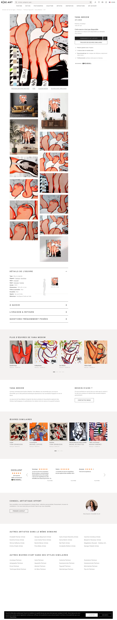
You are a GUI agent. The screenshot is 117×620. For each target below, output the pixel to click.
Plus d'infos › (78, 33)
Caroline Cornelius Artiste (92, 537)
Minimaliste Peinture (90, 566)
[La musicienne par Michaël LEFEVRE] (39, 432)
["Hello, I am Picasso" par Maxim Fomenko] (98, 432)
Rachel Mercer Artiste (41, 543)
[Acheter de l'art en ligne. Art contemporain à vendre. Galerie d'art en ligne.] (6, 2)
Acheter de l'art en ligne (8, 9)
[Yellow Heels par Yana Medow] (95, 352)
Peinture (19, 6)
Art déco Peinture (40, 569)
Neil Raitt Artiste (64, 543)
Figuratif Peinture (64, 566)
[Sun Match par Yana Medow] (70, 352)
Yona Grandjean (16, 444)
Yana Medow (38, 9)
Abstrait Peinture (40, 566)
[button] (27, 475)
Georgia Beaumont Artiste (43, 537)
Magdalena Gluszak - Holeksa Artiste (96, 543)
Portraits (16, 283)
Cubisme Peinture (65, 560)
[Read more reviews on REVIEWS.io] (16, 480)
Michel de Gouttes (76, 444)
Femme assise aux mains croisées (78, 442)
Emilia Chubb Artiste (16, 546)
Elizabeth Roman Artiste (17, 537)
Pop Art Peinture (89, 569)
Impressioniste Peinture (91, 563)
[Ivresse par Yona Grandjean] (19, 432)
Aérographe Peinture (16, 563)
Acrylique (23, 278)
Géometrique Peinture (66, 569)
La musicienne (33, 442)
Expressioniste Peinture (66, 563)
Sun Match (62, 365)
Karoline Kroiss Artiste (17, 540)
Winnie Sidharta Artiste (17, 543)
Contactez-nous (84, 400)
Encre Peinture (14, 566)
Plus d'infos (13, 617)
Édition (27, 6)
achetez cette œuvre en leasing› (90, 58)
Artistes (59, 6)
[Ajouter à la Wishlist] (105, 38)
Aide (34, 88)
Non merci (105, 615)
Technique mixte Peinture (18, 569)
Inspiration (69, 6)
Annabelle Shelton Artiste (67, 546)
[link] (90, 2)
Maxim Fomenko (95, 444)
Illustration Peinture (90, 560)
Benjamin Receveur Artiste (92, 540)
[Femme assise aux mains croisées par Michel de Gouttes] (78, 432)
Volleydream (38, 365)
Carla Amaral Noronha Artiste (68, 537)
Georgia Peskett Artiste (91, 546)
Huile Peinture (39, 560)
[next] (105, 352)
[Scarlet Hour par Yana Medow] (21, 352)
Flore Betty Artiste (40, 546)
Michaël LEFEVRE (36, 444)
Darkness (51, 442)
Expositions (81, 6)
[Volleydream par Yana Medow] (46, 352)
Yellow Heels (87, 365)
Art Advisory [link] (92, 6)
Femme (22, 283)
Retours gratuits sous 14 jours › (85, 47)
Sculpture (49, 6)
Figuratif (16, 280)
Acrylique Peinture (15, 560)
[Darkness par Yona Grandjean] (58, 432)
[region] (65, 475)
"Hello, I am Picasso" (94, 442)
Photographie (38, 6)
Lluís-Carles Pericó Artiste (43, 540)
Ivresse (11, 442)
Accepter (92, 615)
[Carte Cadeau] (102, 2)
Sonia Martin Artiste (65, 540)
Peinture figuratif (28, 9)
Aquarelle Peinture (40, 563)
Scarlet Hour (13, 365)
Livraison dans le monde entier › (85, 50)
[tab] (39, 271)
